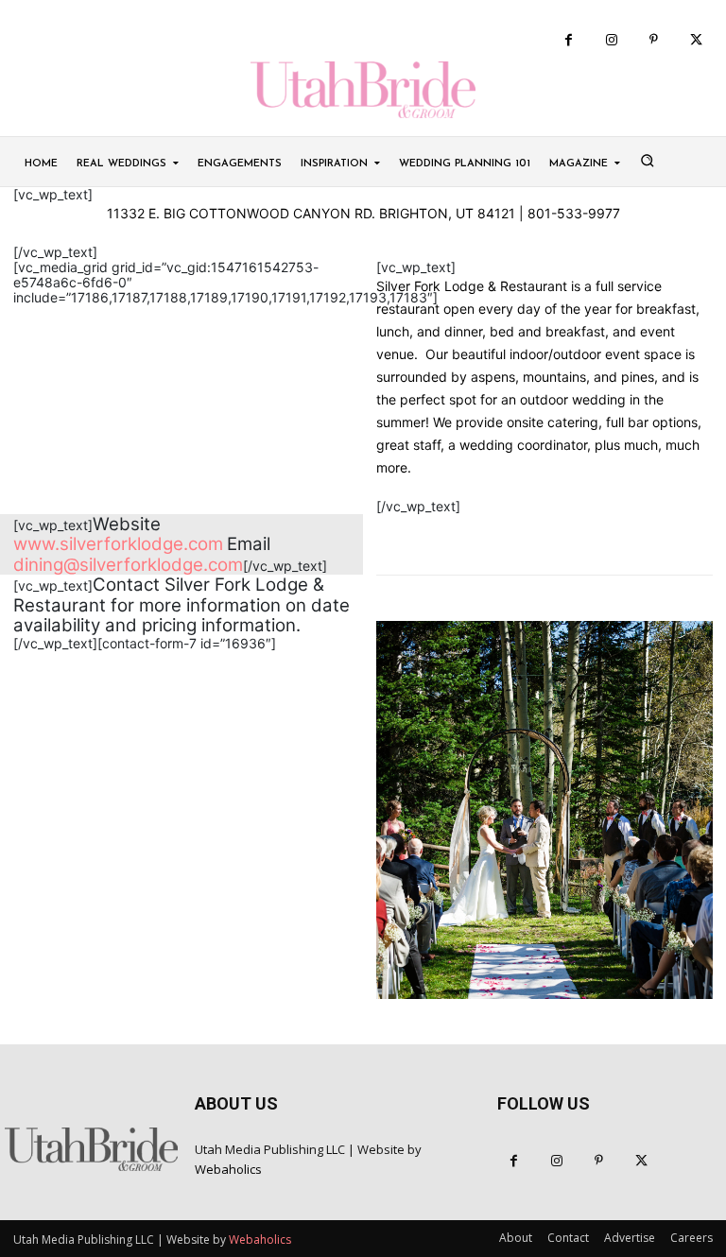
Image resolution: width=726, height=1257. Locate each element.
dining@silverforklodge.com (128, 565)
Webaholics (228, 1169)
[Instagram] (611, 40)
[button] (647, 160)
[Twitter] (696, 40)
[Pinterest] (653, 40)
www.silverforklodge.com (118, 544)
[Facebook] (568, 40)
